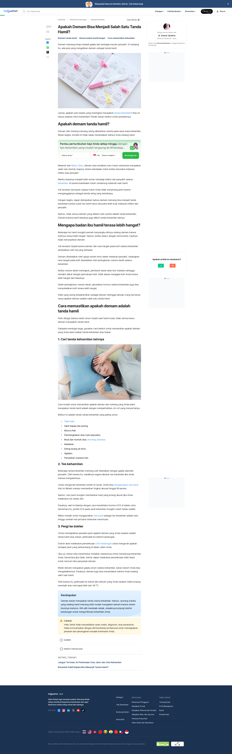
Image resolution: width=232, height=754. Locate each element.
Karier (161, 710)
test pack (98, 515)
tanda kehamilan (122, 113)
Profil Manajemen (166, 706)
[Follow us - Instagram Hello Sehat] (63, 710)
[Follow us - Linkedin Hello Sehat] (68, 710)
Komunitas (120, 719)
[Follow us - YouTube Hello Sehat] (78, 710)
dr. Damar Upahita (166, 35)
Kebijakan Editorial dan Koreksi (144, 710)
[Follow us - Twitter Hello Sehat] (73, 710)
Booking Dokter (122, 712)
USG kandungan (103, 543)
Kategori (119, 697)
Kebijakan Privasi (138, 706)
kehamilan (63, 183)
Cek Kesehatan (122, 705)
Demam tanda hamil (67, 38)
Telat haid (69, 421)
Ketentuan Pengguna (140, 702)
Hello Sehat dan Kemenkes (142, 723)
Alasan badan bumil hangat (92, 38)
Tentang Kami (164, 702)
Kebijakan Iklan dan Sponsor (143, 714)
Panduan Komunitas (139, 719)
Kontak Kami (164, 714)
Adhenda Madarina (163, 43)
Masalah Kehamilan (98, 20)
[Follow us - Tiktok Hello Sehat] (83, 710)
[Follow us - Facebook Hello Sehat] (58, 710)
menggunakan (126, 485)
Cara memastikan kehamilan (121, 38)
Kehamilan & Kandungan (78, 20)
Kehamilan (61, 20)
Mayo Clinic (77, 165)
